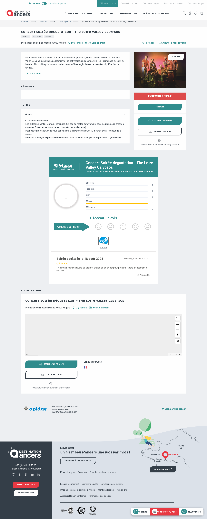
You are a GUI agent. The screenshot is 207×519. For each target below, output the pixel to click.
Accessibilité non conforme (73, 496)
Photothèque (67, 472)
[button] (184, 13)
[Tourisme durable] (190, 14)
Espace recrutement (69, 484)
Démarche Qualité (90, 484)
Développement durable (112, 484)
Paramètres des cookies (100, 496)
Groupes (82, 472)
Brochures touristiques (103, 472)
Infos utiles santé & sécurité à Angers (77, 490)
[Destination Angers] (19, 12)
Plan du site (122, 490)
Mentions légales (106, 490)
